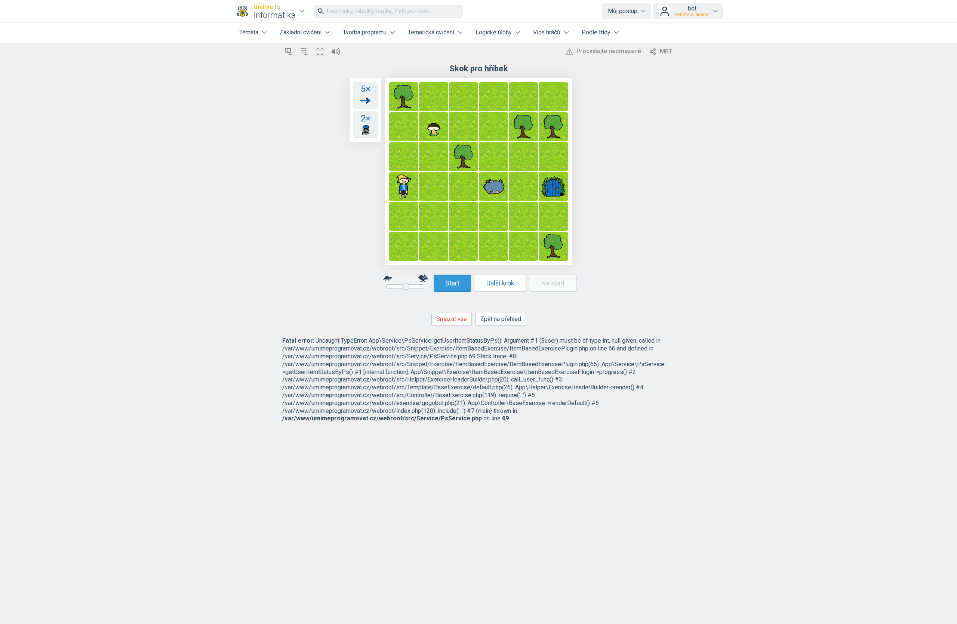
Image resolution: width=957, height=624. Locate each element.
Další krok (500, 283)
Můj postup (622, 11)
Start (452, 283)
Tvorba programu (365, 32)
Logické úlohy (494, 32)
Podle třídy (596, 32)
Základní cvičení (300, 32)
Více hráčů (546, 32)
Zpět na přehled (500, 318)
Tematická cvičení (431, 32)
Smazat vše (451, 318)
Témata (248, 32)
